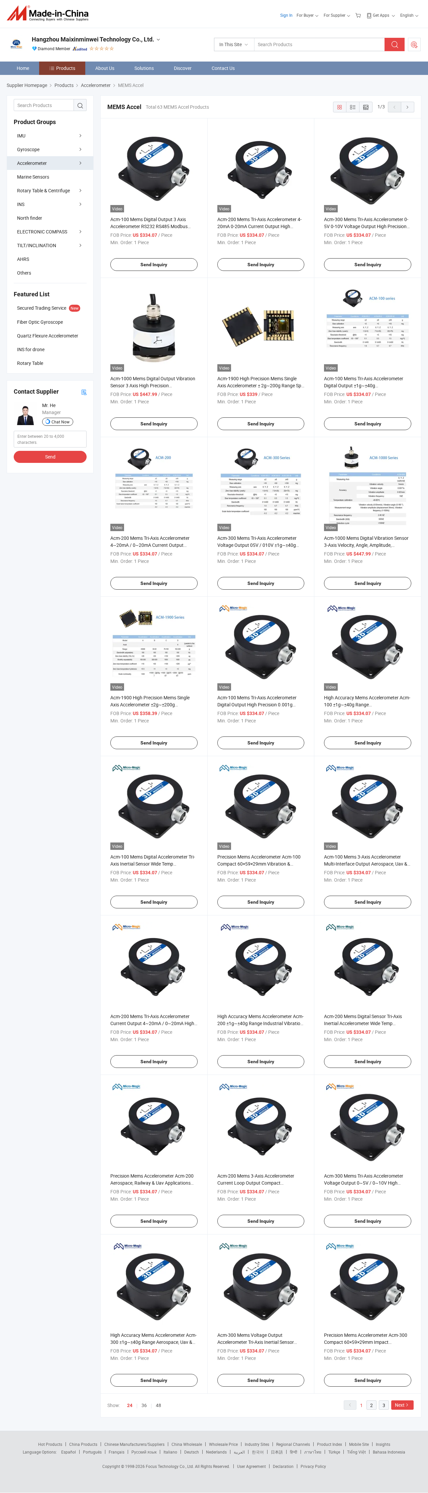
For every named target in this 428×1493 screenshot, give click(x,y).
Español (68, 1452)
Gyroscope (28, 149)
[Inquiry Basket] (358, 15)
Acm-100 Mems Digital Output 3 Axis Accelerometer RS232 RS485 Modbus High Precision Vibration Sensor (149, 226)
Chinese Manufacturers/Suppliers (134, 1444)
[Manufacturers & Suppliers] (50, 13)
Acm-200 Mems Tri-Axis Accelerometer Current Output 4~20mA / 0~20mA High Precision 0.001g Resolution (152, 1023)
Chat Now (60, 421)
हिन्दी (293, 1452)
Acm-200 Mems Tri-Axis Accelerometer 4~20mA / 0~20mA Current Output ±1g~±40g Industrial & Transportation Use (153, 545)
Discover (183, 68)
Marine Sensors (33, 177)
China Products (83, 1444)
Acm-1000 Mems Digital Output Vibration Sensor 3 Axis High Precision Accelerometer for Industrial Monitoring (152, 385)
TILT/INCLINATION (36, 245)
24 (129, 1405)
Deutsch (191, 1452)
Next (400, 1405)
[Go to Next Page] (407, 107)
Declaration (283, 1466)
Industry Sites (257, 1444)
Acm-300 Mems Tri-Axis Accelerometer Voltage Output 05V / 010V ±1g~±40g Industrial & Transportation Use (257, 545)
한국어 (258, 1452)
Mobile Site (359, 1444)
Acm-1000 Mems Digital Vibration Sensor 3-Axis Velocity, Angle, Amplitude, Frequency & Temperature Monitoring (366, 545)
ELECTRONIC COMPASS (42, 231)
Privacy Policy (313, 1466)
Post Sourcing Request (414, 44)
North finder (29, 218)
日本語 (277, 1452)
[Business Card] (84, 391)
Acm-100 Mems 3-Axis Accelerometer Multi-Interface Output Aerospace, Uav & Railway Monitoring (365, 864)
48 (158, 1405)
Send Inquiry (153, 264)
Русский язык (143, 1452)
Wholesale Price (223, 1444)
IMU (21, 135)
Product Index (329, 1444)
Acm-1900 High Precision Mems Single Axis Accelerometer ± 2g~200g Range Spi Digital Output (259, 385)
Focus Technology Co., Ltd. (170, 1466)
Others (24, 273)
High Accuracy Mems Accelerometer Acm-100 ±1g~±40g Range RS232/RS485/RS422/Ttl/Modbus (367, 704)
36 (144, 1405)
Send (50, 457)
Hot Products (50, 1444)
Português (92, 1452)
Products (65, 68)
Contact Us (223, 68)
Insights (383, 1444)
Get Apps (381, 15)
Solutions (144, 68)
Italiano (170, 1452)
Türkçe (334, 1452)
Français (116, 1452)
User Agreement (251, 1466)
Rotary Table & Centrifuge (43, 190)
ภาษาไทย (312, 1452)
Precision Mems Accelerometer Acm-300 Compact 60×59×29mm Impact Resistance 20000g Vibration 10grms (365, 1342)
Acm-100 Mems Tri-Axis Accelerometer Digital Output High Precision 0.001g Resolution (257, 704)
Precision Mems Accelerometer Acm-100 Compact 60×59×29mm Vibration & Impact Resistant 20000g (259, 864)
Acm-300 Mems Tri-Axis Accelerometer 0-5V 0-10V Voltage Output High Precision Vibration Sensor (366, 226)
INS (20, 204)
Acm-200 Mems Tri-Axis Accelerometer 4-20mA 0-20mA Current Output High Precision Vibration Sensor (259, 226)
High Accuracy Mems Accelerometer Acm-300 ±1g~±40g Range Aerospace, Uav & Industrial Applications (153, 1342)
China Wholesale (187, 1444)
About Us (104, 68)
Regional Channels (293, 1444)
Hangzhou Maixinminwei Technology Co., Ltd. (93, 39)
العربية (239, 1452)
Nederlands (216, 1452)
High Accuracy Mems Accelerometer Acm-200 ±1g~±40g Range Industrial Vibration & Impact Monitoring (260, 1023)
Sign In (286, 15)
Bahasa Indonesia (389, 1452)
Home (23, 68)
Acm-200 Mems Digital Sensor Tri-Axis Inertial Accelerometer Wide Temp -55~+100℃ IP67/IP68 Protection (363, 1023)
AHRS (23, 259)
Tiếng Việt (356, 1452)
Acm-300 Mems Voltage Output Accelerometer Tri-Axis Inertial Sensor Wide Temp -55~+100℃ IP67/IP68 (255, 1342)
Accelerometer (32, 163)
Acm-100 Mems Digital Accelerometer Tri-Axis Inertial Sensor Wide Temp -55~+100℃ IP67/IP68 (152, 864)
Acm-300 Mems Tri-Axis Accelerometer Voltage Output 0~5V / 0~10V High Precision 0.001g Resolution (363, 1183)
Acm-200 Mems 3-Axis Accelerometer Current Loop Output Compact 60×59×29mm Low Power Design (255, 1183)
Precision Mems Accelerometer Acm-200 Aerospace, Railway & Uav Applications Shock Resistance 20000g (152, 1183)
